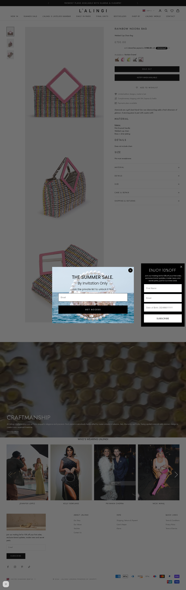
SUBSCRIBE (163, 318)
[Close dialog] (130, 270)
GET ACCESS (93, 309)
